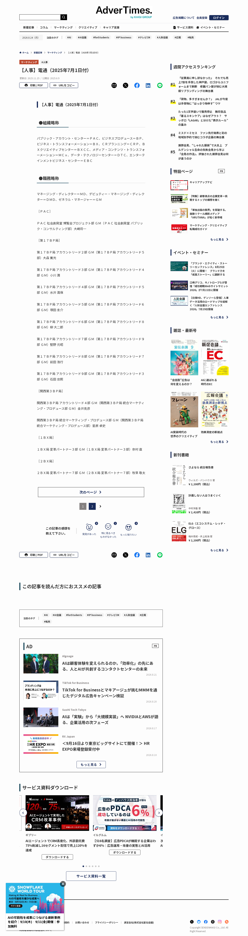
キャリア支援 (111, 27)
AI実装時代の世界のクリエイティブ (183, 434)
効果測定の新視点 (212, 432)
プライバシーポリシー (106, 922)
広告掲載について (184, 18)
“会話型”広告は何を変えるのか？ (181, 382)
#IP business (123, 37)
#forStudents (101, 37)
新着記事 (28, 27)
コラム (44, 27)
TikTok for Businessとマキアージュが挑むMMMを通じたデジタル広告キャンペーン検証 (109, 692)
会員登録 (201, 18)
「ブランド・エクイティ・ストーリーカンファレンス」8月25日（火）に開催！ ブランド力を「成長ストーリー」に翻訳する (208, 269)
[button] (114, 85)
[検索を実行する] (63, 17)
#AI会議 (82, 37)
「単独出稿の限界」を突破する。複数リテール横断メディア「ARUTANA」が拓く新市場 (208, 213)
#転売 (191, 37)
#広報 (178, 37)
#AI (69, 37)
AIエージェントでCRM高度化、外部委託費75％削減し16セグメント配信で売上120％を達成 (56, 845)
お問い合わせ (82, 922)
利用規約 (64, 922)
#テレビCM (144, 37)
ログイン (219, 18)
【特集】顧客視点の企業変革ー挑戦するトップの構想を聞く (208, 198)
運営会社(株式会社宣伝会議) (139, 922)
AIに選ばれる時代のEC (209, 382)
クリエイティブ (87, 27)
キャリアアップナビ (201, 182)
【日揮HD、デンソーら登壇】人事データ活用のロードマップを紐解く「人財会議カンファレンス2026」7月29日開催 (209, 303)
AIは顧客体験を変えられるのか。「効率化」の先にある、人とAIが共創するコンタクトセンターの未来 (107, 666)
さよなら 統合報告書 (201, 467)
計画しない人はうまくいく (205, 495)
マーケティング (63, 27)
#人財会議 (162, 37)
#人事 (44, 62)
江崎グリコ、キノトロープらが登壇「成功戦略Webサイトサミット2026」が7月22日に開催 (209, 286)
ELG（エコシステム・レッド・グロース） (207, 525)
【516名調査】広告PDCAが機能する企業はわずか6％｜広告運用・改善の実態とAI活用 (124, 843)
